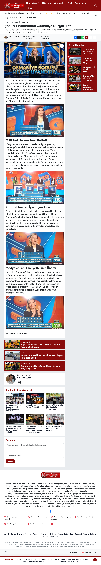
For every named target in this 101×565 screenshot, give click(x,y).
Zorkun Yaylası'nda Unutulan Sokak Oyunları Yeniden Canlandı (13, 408)
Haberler (7, 22)
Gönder (10, 461)
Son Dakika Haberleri (37, 524)
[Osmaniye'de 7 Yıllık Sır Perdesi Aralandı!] (35, 398)
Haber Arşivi (58, 524)
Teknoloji (85, 13)
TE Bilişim (81, 552)
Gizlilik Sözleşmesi (77, 3)
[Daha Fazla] (86, 37)
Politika (58, 13)
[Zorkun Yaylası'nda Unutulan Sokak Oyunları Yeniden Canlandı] (15, 398)
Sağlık (65, 13)
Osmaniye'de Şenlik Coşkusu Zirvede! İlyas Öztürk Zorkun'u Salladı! (14, 429)
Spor (78, 13)
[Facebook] (50, 511)
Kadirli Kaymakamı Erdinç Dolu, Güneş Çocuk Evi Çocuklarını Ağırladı (37, 560)
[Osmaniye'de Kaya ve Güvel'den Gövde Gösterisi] (55, 420)
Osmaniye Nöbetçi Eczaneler (11, 518)
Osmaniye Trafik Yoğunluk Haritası (61, 518)
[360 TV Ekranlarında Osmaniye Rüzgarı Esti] (34, 60)
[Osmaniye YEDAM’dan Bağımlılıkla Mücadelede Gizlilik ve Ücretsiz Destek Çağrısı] (35, 420)
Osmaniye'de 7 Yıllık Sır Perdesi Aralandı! (35, 406)
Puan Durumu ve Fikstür (85, 517)
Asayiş (7, 13)
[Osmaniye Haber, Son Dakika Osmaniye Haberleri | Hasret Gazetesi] (14, 5)
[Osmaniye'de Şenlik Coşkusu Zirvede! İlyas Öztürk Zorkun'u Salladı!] (15, 420)
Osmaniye (49, 13)
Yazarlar (61, 3)
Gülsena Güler (24, 377)
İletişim (29, 8)
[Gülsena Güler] (11, 379)
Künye (23, 17)
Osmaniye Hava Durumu (39, 517)
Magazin (39, 13)
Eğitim (72, 13)
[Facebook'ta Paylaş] (75, 37)
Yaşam (8, 17)
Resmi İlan (31, 17)
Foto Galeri (33, 3)
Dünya (14, 13)
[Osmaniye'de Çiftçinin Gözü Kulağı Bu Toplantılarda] (55, 398)
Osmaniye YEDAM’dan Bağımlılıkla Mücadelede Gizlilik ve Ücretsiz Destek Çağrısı (34, 429)
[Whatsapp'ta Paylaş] (82, 37)
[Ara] (95, 6)
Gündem (30, 13)
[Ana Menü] (96, 15)
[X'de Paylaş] (79, 37)
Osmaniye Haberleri (21, 22)
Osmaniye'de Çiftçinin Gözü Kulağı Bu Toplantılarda (54, 407)
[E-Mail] (19, 382)
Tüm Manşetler (12, 524)
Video (48, 3)
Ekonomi (22, 13)
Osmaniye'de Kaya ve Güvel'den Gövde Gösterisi (54, 428)
